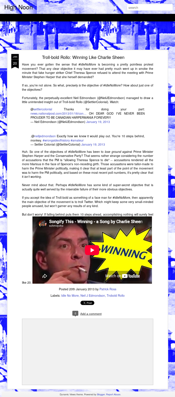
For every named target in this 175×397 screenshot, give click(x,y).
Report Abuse (113, 394)
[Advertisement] (87, 35)
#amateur (77, 140)
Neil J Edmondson (92, 295)
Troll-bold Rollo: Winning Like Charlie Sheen (83, 57)
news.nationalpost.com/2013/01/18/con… (58, 113)
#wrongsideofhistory (56, 140)
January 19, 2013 (98, 122)
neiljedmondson (45, 136)
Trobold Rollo (116, 295)
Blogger (101, 394)
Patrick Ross (107, 289)
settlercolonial (43, 109)
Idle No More (70, 295)
